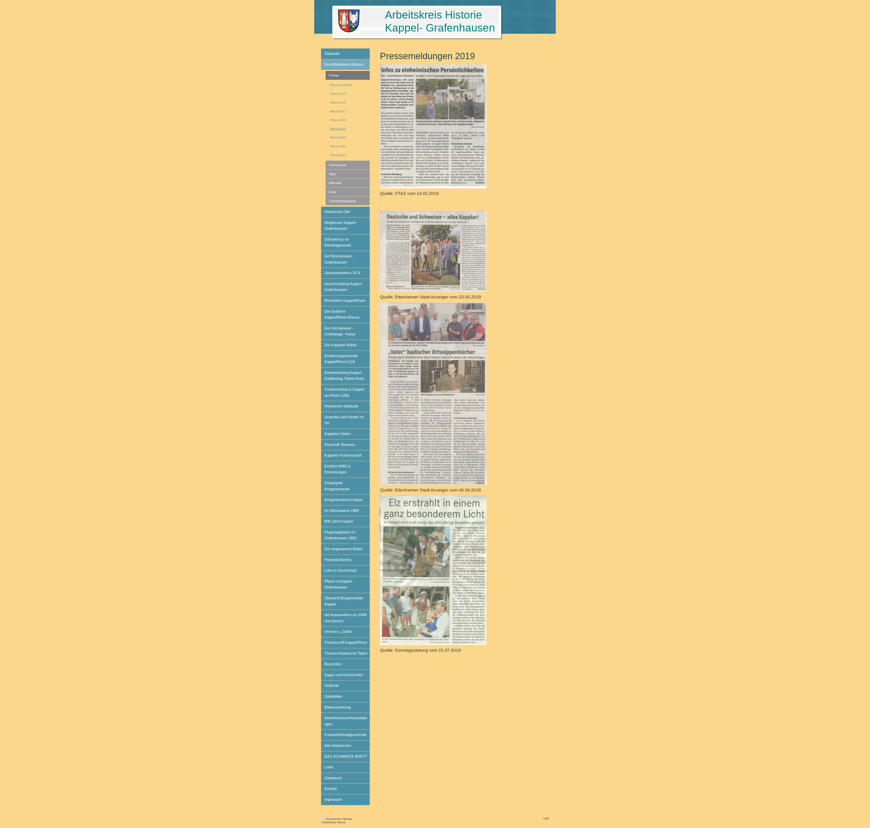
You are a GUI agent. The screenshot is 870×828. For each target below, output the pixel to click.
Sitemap (347, 819)
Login (546, 818)
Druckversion (333, 819)
